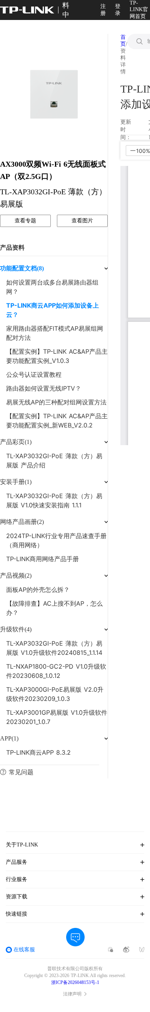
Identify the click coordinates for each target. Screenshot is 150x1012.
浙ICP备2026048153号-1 (75, 982)
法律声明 (72, 994)
